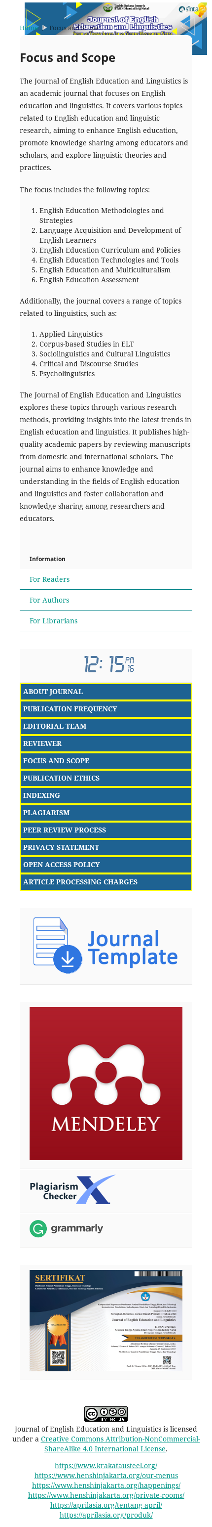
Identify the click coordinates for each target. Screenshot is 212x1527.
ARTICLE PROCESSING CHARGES (80, 881)
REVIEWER (42, 743)
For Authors (49, 600)
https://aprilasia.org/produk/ (106, 1515)
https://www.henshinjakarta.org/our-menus (106, 1475)
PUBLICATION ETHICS (61, 778)
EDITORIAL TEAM (54, 726)
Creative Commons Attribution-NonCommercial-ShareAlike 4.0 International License (120, 1443)
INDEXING (41, 795)
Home (29, 27)
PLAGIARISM (46, 812)
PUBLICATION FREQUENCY (70, 708)
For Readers (50, 579)
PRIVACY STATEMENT (61, 847)
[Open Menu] (10, 10)
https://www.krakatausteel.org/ (106, 1465)
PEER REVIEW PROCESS (64, 829)
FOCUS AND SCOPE (56, 760)
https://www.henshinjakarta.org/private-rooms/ (106, 1495)
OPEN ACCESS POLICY (61, 864)
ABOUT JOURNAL (53, 691)
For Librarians (53, 620)
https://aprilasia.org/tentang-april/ (106, 1505)
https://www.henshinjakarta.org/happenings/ (106, 1485)
